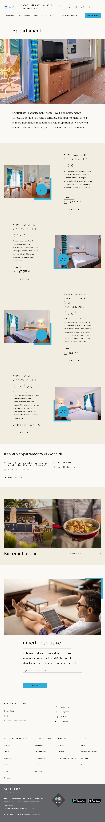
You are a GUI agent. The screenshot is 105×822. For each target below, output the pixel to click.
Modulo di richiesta (41, 765)
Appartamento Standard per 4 (25, 227)
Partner (84, 765)
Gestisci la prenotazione (15, 721)
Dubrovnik (8, 765)
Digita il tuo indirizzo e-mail (34, 671)
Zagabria (7, 758)
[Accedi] (82, 7)
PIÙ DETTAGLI (75, 209)
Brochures (85, 758)
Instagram (64, 712)
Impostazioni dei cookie (32, 802)
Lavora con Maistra (89, 752)
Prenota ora (93, 15)
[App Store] (94, 801)
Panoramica (10, 15)
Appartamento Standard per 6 (25, 378)
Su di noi (61, 752)
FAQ (6, 716)
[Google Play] (79, 801)
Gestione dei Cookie (12, 802)
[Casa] (9, 7)
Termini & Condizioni (12, 799)
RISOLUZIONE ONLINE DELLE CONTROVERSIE (19, 808)
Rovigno (7, 745)
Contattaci (9, 711)
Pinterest (64, 722)
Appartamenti (24, 15)
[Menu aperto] (98, 7)
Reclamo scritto (11, 805)
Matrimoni (38, 771)
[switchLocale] (75, 7)
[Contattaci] (69, 7)
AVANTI (35, 685)
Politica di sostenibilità (67, 758)
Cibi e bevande (39, 758)
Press (83, 745)
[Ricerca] (89, 7)
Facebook (64, 707)
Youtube (63, 717)
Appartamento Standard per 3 (75, 157)
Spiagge (53, 15)
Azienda (61, 745)
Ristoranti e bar (40, 15)
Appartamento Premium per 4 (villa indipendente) (75, 300)
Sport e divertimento (69, 15)
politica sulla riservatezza (34, 799)
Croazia (7, 778)
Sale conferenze (40, 752)
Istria (6, 771)
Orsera (6, 752)
